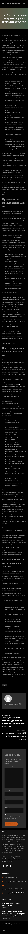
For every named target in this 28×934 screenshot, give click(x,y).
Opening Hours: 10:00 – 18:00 (15, 893)
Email (7, 799)
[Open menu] (24, 3)
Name (7, 791)
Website (7, 807)
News (4, 685)
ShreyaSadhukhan (11, 3)
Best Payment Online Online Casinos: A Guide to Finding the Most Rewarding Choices (13, 914)
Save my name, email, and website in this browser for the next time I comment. (13, 816)
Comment (9, 767)
